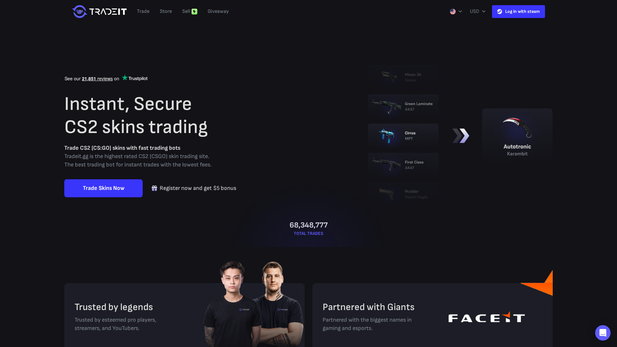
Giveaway (218, 11)
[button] (603, 333)
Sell (186, 11)
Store (166, 11)
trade (143, 11)
